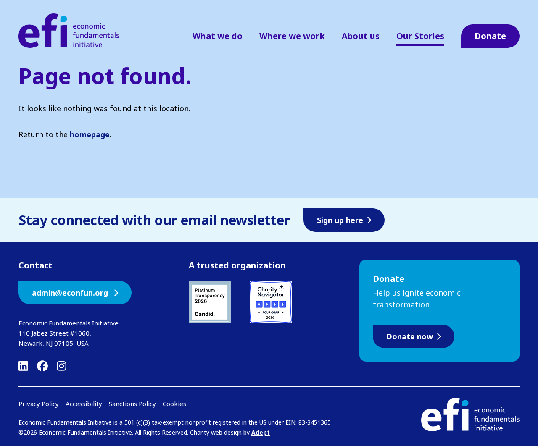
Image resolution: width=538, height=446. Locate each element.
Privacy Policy (38, 403)
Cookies (174, 403)
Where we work (292, 36)
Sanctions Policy (132, 403)
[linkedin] (23, 366)
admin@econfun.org (71, 293)
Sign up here (340, 220)
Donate (490, 36)
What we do (218, 36)
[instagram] (61, 366)
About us (361, 36)
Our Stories (420, 36)
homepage (90, 134)
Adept (260, 432)
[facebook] (42, 366)
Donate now (409, 336)
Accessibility (84, 403)
